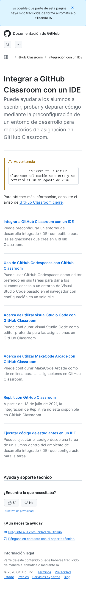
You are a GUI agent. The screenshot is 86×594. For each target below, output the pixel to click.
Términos (44, 572)
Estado (9, 577)
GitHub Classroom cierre (41, 202)
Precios (23, 577)
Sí (14, 503)
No (31, 503)
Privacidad (63, 572)
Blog (67, 577)
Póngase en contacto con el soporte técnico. (41, 539)
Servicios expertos (46, 577)
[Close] (73, 7)
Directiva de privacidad (18, 511)
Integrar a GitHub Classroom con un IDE (39, 221)
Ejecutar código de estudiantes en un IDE (40, 433)
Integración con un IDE (65, 57)
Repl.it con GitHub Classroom (30, 397)
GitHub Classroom (29, 57)
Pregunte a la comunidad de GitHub (35, 532)
